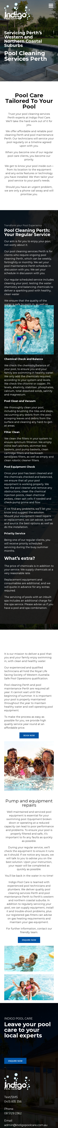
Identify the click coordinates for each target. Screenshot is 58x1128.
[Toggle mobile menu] (51, 5)
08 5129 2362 (13, 1113)
